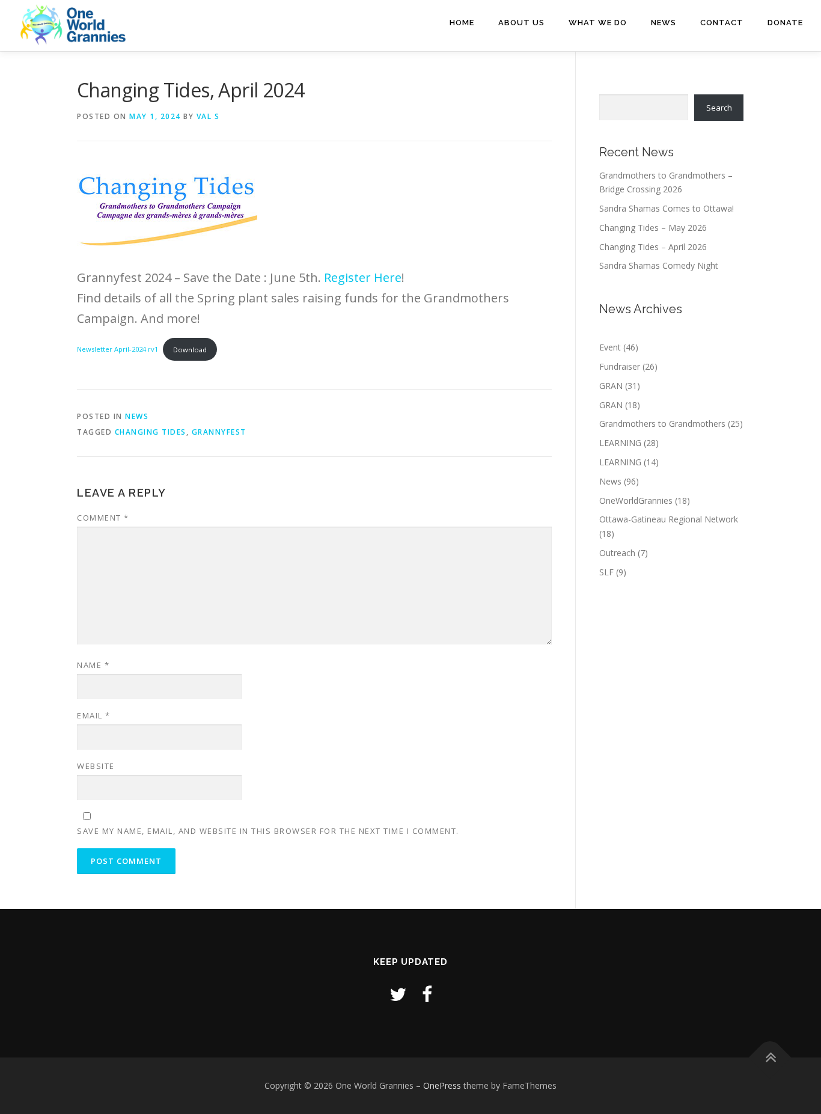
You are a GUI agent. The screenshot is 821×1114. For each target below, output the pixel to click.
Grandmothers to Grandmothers (662, 423)
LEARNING (620, 442)
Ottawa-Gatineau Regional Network (668, 519)
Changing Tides (150, 432)
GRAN (611, 385)
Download (190, 349)
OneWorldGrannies (636, 500)
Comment (103, 517)
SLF (606, 572)
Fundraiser (619, 366)
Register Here (362, 277)
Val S (208, 116)
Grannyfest (219, 432)
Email (94, 715)
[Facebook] (427, 994)
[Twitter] (397, 994)
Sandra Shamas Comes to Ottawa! (666, 208)
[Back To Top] (770, 1057)
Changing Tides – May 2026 (653, 227)
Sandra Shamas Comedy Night (658, 265)
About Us (521, 22)
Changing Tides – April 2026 (653, 246)
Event (610, 347)
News (663, 22)
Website (96, 766)
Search (719, 107)
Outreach (617, 553)
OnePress (442, 1085)
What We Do (598, 22)
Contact (721, 22)
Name (93, 665)
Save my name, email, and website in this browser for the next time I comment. (268, 830)
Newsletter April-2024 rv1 (117, 349)
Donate (785, 22)
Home (462, 22)
